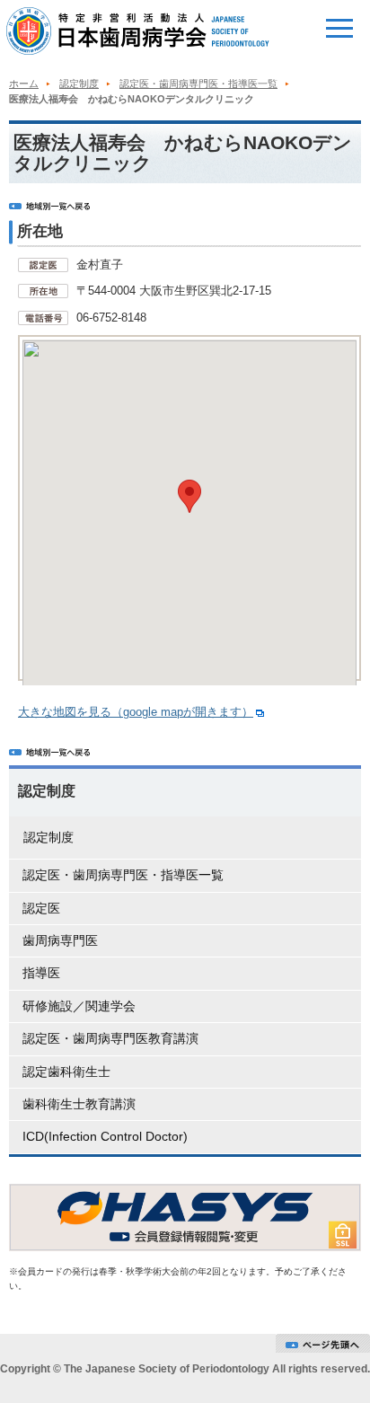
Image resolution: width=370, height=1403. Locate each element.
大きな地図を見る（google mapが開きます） (135, 712)
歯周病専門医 (60, 940)
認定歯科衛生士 (66, 1071)
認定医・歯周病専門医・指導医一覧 (198, 83)
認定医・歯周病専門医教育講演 (110, 1038)
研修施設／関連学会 (79, 1006)
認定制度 (79, 83)
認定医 (41, 908)
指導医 (41, 973)
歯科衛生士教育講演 (79, 1104)
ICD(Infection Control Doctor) (105, 1136)
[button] (189, 496)
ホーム (24, 83)
